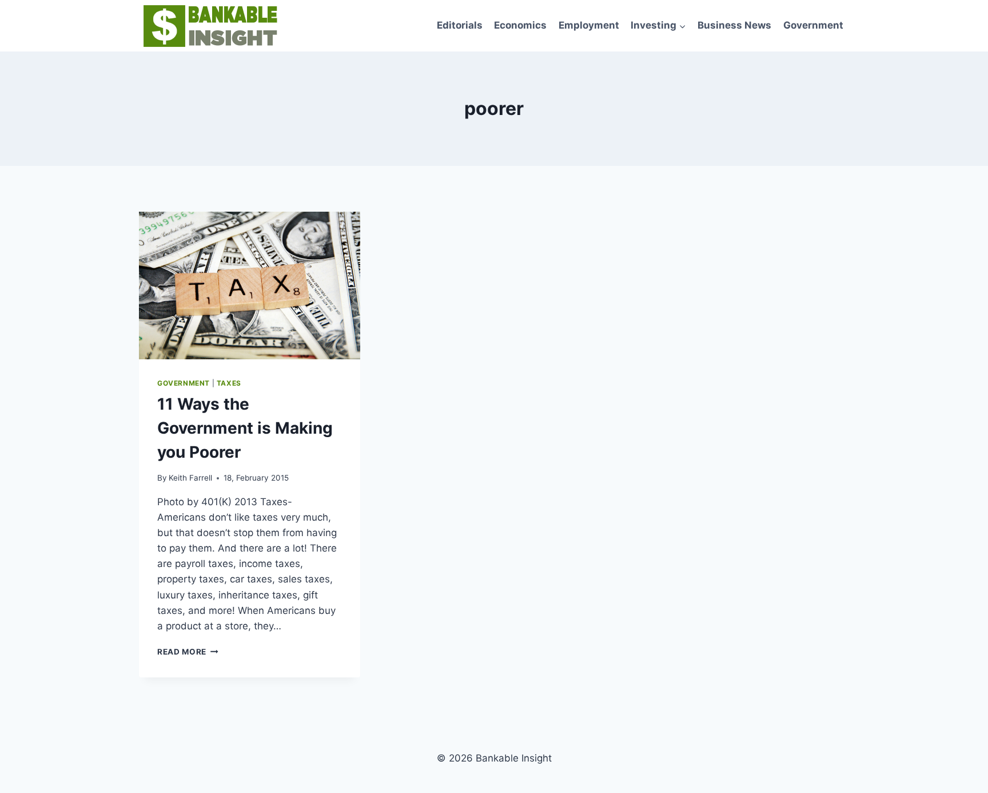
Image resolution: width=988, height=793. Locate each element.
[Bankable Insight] (209, 25)
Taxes (229, 383)
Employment (589, 25)
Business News (734, 25)
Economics (520, 25)
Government (813, 25)
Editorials (460, 25)
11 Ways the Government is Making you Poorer (245, 428)
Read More (187, 651)
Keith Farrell (190, 477)
